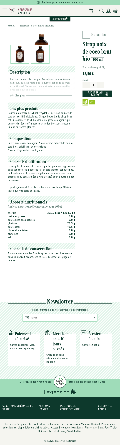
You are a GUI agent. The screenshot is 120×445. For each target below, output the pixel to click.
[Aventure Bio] (60, 382)
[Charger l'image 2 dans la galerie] (40, 54)
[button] (4, 10)
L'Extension (70, 441)
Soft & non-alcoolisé (43, 26)
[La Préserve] (20, 11)
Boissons (24, 26)
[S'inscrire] (91, 318)
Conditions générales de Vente (17, 407)
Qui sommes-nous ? (105, 407)
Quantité (86, 80)
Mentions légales (44, 407)
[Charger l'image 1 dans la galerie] (20, 54)
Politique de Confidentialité (70, 407)
